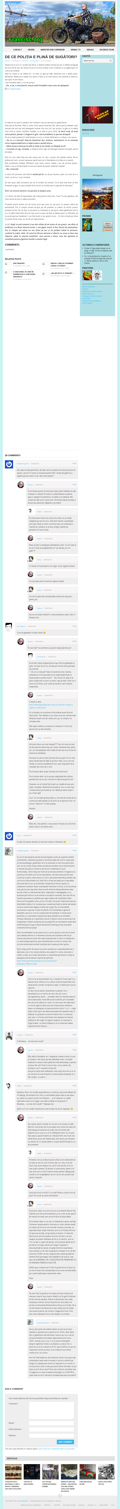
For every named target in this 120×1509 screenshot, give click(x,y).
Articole (25, 61)
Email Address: (15, 1429)
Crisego (19, 1035)
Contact (17, 50)
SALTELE (85, 133)
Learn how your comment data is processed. (56, 1449)
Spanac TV (76, 50)
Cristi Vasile (87, 303)
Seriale (90, 50)
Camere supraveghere (91, 301)
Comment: (13, 1404)
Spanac (30, 485)
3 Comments (17, 279)
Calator (85, 289)
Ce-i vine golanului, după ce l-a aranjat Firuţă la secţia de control (98, 257)
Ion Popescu (21, 626)
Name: (12, 1423)
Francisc (7, 61)
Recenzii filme (107, 50)
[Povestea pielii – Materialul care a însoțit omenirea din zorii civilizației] (13, 1471)
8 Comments (17, 266)
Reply (74, 463)
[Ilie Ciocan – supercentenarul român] (50, 1471)
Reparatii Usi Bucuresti (92, 291)
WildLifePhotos (88, 287)
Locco (19, 835)
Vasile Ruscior (88, 294)
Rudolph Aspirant (23, 464)
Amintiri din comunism (53, 50)
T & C (113, 1505)
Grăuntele (86, 298)
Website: (12, 1435)
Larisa (39, 560)
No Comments (55, 268)
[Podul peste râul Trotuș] (106, 1471)
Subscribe (103, 1505)
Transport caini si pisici (92, 296)
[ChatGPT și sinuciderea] (32, 1471)
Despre (31, 50)
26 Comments (34, 61)
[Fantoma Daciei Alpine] (87, 1471)
